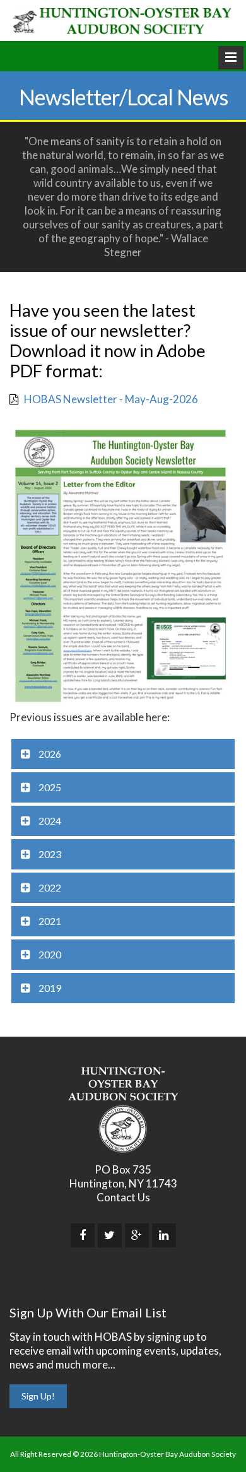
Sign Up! (38, 1396)
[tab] (123, 754)
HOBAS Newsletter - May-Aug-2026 (111, 399)
